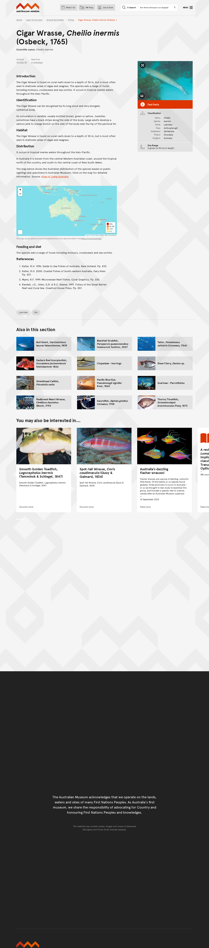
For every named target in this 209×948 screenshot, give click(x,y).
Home (19, 19)
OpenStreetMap (94, 235)
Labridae (23, 312)
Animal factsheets (55, 19)
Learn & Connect (34, 19)
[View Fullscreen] (20, 232)
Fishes (71, 19)
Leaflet (87, 235)
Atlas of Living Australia (54, 176)
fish (36, 312)
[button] (20, 190)
